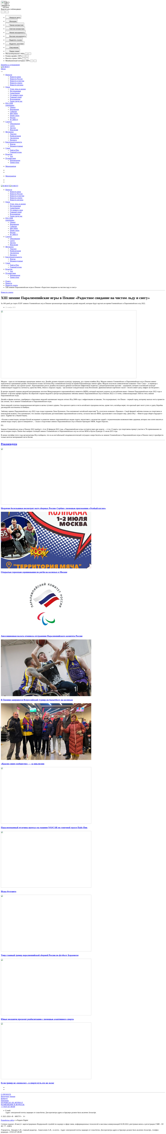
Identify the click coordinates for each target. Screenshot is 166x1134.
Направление (15, 160)
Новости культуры (17, 81)
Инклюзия (14, 130)
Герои (7, 87)
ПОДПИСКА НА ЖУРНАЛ (12, 1103)
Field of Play (14, 150)
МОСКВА (14, 113)
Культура (8, 154)
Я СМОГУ (14, 120)
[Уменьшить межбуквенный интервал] (31, 61)
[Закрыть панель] (7, 12)
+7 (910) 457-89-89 (8, 1107)
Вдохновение (15, 99)
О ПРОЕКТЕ (6, 1094)
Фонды (12, 144)
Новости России (16, 79)
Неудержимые (15, 91)
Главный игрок (16, 152)
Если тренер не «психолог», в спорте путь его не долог (27, 1083)
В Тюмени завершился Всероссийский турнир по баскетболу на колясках (37, 700)
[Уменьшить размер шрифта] (23, 56)
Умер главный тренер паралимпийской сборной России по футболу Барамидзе (39, 955)
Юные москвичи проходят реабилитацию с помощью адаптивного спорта (37, 1019)
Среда (12, 126)
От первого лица (16, 95)
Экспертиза (14, 138)
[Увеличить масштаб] (29, 53)
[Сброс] (3, 11)
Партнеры (5, 1100)
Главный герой (16, 97)
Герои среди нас (16, 101)
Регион (12, 118)
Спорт (7, 148)
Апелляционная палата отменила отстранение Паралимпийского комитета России (41, 636)
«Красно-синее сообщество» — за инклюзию (22, 764)
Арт (11, 156)
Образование (15, 124)
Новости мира (15, 77)
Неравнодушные (16, 146)
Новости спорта (16, 83)
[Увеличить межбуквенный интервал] (35, 61)
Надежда (13, 140)
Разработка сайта (7, 1120)
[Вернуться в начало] (5, 67)
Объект (13, 107)
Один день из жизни (18, 89)
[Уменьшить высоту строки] (23, 58)
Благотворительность (13, 142)
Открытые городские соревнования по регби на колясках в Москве (34, 572)
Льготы (13, 128)
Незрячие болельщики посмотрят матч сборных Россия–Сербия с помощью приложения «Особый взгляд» (53, 508)
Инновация (14, 109)
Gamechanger (15, 93)
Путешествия (10, 158)
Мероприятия (10, 166)
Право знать (14, 115)
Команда (4, 1098)
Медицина (9, 132)
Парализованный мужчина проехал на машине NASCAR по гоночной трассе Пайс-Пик (44, 827)
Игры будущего (8, 891)
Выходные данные (8, 1096)
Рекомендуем (9, 444)
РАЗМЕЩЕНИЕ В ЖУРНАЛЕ (13, 1105)
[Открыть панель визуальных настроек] (4, 4)
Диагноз (13, 134)
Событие (13, 111)
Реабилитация (15, 136)
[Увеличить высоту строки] (26, 58)
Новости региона (16, 85)
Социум (8, 122)
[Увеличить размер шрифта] (27, 56)
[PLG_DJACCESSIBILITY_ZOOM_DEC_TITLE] (26, 53)
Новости (8, 75)
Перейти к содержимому (10, 65)
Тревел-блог (14, 162)
